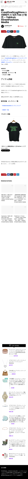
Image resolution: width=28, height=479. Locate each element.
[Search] (25, 2)
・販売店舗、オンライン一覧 (8, 73)
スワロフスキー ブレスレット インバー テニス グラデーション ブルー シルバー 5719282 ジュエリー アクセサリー (17, 407)
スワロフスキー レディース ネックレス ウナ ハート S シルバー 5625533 (17, 361)
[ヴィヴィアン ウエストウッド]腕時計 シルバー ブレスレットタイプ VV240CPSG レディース (17, 393)
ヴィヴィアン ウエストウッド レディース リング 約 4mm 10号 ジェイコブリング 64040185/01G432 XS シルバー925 (17, 352)
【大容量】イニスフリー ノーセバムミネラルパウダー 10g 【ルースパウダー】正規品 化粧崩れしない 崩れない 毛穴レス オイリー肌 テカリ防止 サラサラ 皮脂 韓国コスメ (17, 382)
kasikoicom (8, 25)
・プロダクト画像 (5, 75)
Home (2, 6)
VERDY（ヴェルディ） (7, 62)
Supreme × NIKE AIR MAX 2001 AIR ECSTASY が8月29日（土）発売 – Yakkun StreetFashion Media (7, 219)
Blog (6, 6)
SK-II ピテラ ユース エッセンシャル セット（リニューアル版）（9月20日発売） (17, 455)
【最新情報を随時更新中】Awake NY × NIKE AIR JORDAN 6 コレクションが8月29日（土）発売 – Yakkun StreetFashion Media (20, 198)
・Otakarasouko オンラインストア (11, 105)
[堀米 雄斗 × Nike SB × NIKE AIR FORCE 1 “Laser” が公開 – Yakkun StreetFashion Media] (7, 185)
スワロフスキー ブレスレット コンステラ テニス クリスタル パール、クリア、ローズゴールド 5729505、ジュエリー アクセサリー (17, 431)
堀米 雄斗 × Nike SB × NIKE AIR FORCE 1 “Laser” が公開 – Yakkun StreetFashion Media (7, 197)
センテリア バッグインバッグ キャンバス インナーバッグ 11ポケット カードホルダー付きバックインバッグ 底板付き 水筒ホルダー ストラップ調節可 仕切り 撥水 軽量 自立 (17, 443)
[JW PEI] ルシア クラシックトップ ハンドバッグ (17, 371)
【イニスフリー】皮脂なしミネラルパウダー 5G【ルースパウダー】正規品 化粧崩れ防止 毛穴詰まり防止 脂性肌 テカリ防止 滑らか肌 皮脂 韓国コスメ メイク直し (17, 419)
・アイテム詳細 (5, 70)
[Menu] (1, 2)
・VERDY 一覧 (5, 110)
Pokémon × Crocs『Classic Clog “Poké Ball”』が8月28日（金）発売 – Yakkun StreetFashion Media (20, 219)
